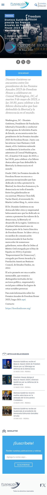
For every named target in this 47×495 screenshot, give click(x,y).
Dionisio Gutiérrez (17, 36)
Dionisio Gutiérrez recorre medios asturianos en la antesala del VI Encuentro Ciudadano (24, 396)
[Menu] (4, 5)
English (42, 6)
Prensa (9, 16)
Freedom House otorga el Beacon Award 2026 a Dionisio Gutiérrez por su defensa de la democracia (25, 381)
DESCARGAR (23, 73)
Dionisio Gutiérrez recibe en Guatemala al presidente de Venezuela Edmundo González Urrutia (25, 412)
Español (42, 4)
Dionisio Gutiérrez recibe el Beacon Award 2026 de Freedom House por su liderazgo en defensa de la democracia (26, 365)
